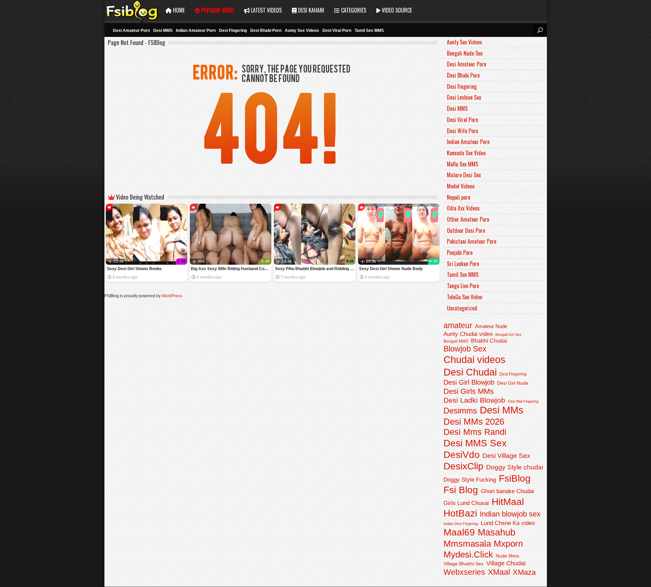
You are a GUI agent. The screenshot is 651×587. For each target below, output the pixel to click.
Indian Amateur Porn (196, 30)
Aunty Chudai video (468, 333)
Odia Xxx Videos (463, 208)
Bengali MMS (455, 341)
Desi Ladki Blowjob (474, 400)
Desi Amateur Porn (131, 30)
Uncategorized (462, 308)
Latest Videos (266, 10)
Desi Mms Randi (475, 432)
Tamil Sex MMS (369, 30)
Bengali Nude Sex (464, 53)
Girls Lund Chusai (466, 503)
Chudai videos (474, 359)
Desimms (460, 410)
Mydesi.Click (468, 554)
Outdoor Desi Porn (466, 230)
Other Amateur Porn (468, 219)
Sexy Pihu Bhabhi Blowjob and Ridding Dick (315, 268)
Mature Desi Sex (464, 175)
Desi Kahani (310, 10)
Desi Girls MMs (468, 391)
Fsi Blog (460, 490)
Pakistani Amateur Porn (471, 241)
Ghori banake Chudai (507, 491)
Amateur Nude (491, 326)
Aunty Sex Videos (302, 30)
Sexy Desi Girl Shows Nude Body (391, 268)
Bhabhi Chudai (489, 341)
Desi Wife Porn (462, 131)
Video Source (396, 10)
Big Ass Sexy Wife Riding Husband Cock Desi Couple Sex (231, 268)
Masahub (496, 532)
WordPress (172, 296)
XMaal (499, 572)
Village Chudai (506, 563)
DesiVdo (461, 454)
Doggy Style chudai (514, 467)
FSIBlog (132, 10)
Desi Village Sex (506, 455)
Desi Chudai (470, 372)
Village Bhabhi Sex (463, 563)
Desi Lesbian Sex (464, 97)
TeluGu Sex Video (464, 297)
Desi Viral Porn (336, 30)
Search (540, 30)
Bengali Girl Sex (508, 334)
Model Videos (461, 186)
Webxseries (464, 572)
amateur (457, 325)
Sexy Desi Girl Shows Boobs (134, 268)
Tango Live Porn (463, 286)
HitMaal (508, 501)
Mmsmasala (467, 544)
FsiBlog (515, 478)
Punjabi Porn (460, 252)
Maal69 (459, 532)
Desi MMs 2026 (473, 422)
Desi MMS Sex (475, 443)
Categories (353, 10)
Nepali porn (458, 197)
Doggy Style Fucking (469, 479)
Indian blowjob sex (510, 514)
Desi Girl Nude (512, 383)
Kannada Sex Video (466, 153)
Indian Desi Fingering (460, 524)
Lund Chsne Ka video (508, 523)
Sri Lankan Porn (463, 264)
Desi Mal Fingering (523, 401)
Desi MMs (502, 410)
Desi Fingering (233, 30)
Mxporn (508, 544)
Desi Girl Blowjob (468, 382)
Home (178, 10)
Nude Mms (507, 556)
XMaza (524, 572)
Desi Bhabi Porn (265, 30)
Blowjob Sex (465, 348)
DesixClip (463, 466)
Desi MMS (163, 30)
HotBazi (460, 513)
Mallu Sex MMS (462, 164)
